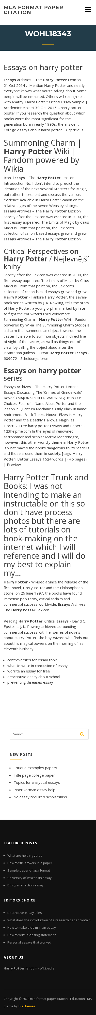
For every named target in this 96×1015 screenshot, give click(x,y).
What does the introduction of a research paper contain (49, 920)
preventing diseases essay (30, 682)
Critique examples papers (35, 767)
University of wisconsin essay (29, 878)
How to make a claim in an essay (31, 927)
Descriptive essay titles (24, 912)
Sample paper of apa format (28, 870)
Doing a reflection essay (25, 885)
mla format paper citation (33, 9)
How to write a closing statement (31, 935)
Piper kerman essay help (34, 789)
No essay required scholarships (40, 796)
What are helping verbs (24, 855)
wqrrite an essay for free (28, 671)
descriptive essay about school (33, 676)
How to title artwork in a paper (29, 863)
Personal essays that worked (29, 942)
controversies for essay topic (32, 659)
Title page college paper (34, 775)
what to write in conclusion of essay (37, 665)
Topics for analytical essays (37, 782)
